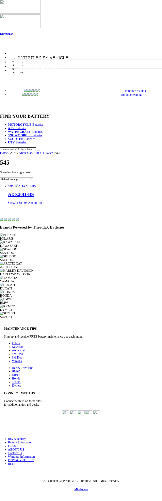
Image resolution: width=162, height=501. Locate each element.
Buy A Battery (17, 438)
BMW (16, 371)
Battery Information (20, 442)
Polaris (16, 343)
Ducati (16, 375)
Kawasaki (18, 346)
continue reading (135, 90)
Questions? (6, 33)
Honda (16, 378)
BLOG (12, 463)
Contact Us (6, 37)
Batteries (25, 124)
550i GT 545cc (43, 153)
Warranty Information (21, 456)
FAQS (12, 446)
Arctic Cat (25, 153)
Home (4, 153)
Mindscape (81, 489)
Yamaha (17, 361)
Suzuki (16, 382)
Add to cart (35, 202)
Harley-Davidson (22, 367)
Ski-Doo (17, 357)
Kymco (16, 385)
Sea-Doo (17, 354)
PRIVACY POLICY (21, 460)
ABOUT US (16, 449)
